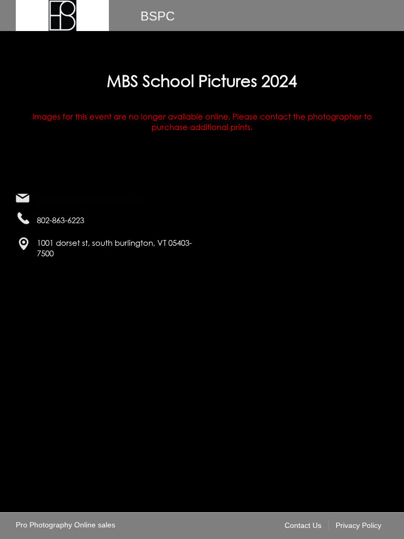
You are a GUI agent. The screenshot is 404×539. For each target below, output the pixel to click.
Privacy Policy (358, 525)
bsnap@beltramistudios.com (91, 198)
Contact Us (303, 525)
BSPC (157, 16)
